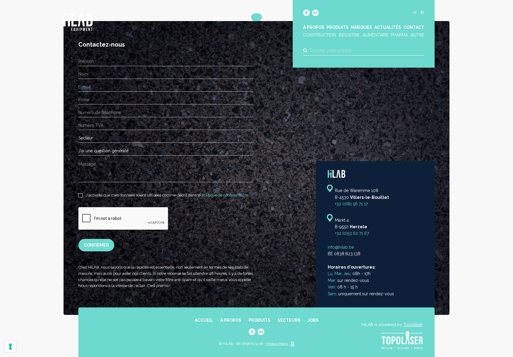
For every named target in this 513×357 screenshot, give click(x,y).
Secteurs (289, 320)
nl (415, 12)
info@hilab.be (341, 247)
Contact (413, 27)
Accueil (204, 320)
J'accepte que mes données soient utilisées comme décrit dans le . (167, 195)
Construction (319, 35)
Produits (338, 27)
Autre (417, 35)
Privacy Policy (277, 344)
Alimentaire (375, 35)
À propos (313, 27)
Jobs (313, 320)
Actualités (387, 27)
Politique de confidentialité (225, 195)
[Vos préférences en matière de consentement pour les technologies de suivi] (10, 346)
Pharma (399, 35)
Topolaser (413, 324)
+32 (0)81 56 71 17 (351, 203)
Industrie (349, 35)
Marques (361, 27)
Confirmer (96, 245)
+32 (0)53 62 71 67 (352, 233)
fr (422, 12)
